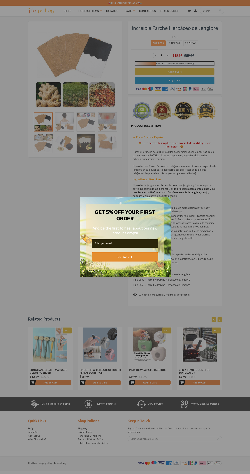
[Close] (166, 201)
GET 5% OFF (125, 256)
